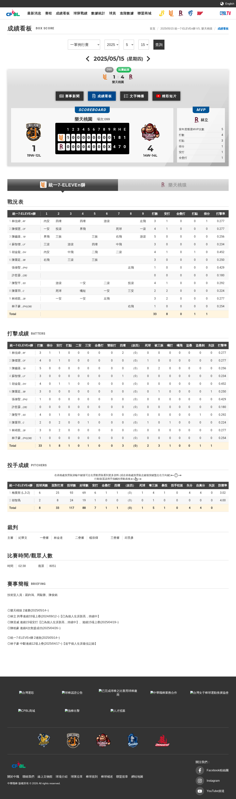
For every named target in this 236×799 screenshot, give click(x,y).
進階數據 (127, 13)
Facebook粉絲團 (218, 770)
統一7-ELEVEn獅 (171, 13)
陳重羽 (16, 290)
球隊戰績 (81, 13)
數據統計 (98, 13)
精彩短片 (169, 96)
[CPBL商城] (26, 711)
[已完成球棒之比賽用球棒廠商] (118, 693)
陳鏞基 (16, 236)
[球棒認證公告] (72, 693)
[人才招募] (118, 711)
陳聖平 (16, 283)
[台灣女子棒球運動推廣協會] (209, 693)
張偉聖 (16, 267)
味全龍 (200, 13)
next (147, 58)
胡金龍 (16, 252)
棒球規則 (92, 776)
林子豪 (16, 306)
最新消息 (34, 13)
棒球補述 (107, 776)
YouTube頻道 (215, 791)
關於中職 (13, 776)
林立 (204, 120)
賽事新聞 (72, 96)
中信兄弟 (162, 13)
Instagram (213, 780)
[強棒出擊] (72, 711)
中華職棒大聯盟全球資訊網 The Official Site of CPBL (13, 13)
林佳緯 (16, 221)
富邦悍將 (190, 13)
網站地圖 (137, 776)
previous (88, 58)
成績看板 (63, 13)
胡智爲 (16, 500)
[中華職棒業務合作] (164, 693)
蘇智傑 (16, 244)
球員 (112, 13)
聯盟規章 (122, 776)
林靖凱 (16, 298)
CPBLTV (225, 13)
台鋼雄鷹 (210, 13)
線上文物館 (45, 776)
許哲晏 (16, 275)
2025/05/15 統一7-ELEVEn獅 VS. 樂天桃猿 (186, 28)
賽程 (48, 13)
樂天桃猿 (181, 13)
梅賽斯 (21, 492)
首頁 (152, 28)
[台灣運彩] (26, 693)
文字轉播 (137, 96)
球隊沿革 (77, 776)
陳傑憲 (16, 228)
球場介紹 (61, 776)
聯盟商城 (145, 13)
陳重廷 (16, 259)
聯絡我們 (28, 776)
